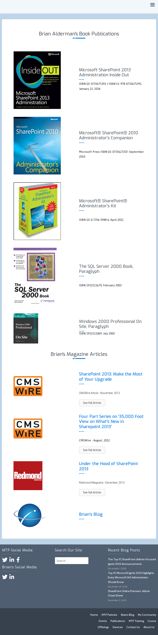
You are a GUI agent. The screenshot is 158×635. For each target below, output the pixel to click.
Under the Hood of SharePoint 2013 (108, 466)
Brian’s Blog (127, 615)
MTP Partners (109, 615)
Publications (118, 621)
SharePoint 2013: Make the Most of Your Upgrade (110, 376)
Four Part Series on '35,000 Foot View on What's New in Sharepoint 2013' (111, 421)
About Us (149, 627)
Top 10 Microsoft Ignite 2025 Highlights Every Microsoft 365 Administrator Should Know (131, 577)
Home (94, 615)
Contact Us (133, 627)
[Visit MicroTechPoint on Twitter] (5, 561)
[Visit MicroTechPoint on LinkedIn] (11, 561)
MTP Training (136, 621)
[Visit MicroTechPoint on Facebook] (18, 561)
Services (118, 627)
